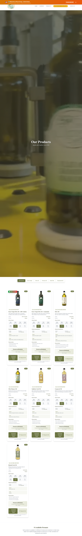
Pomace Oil (44, 280)
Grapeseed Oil (60, 280)
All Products (21, 280)
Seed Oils (52, 280)
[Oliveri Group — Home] (11, 6)
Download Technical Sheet (13, 358)
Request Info (23, 357)
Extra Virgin (29, 280)
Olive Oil (37, 280)
